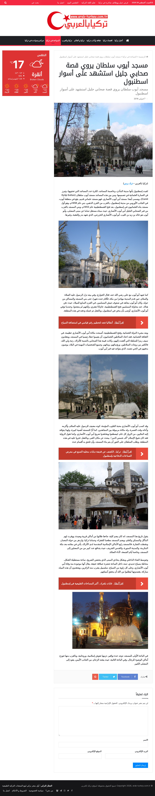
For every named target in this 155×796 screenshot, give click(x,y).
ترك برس (128, 183)
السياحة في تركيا (53, 40)
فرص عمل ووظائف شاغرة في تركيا (113, 2)
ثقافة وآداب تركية (94, 40)
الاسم (145, 740)
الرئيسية (142, 56)
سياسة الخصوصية (36, 790)
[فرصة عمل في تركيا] (57, 791)
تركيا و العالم (79, 40)
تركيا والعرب (67, 40)
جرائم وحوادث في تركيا (34, 40)
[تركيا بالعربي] (77, 20)
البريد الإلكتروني (141, 751)
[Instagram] (64, 791)
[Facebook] (72, 791)
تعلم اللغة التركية (88, 2)
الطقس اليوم (72, 2)
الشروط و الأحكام (19, 790)
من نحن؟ (49, 790)
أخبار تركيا (119, 40)
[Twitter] (68, 791)
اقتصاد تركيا (107, 40)
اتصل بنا (60, 2)
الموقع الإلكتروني (94, 751)
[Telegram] (61, 791)
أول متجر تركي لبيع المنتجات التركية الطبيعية (20, 785)
